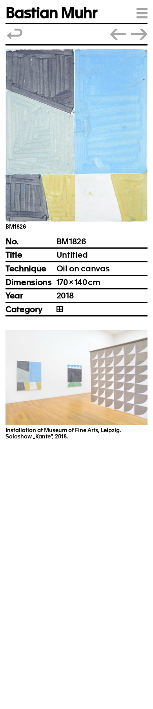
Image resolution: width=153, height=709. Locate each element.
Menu (142, 12)
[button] (76, 135)
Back (15, 34)
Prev (118, 34)
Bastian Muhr (51, 13)
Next (139, 34)
